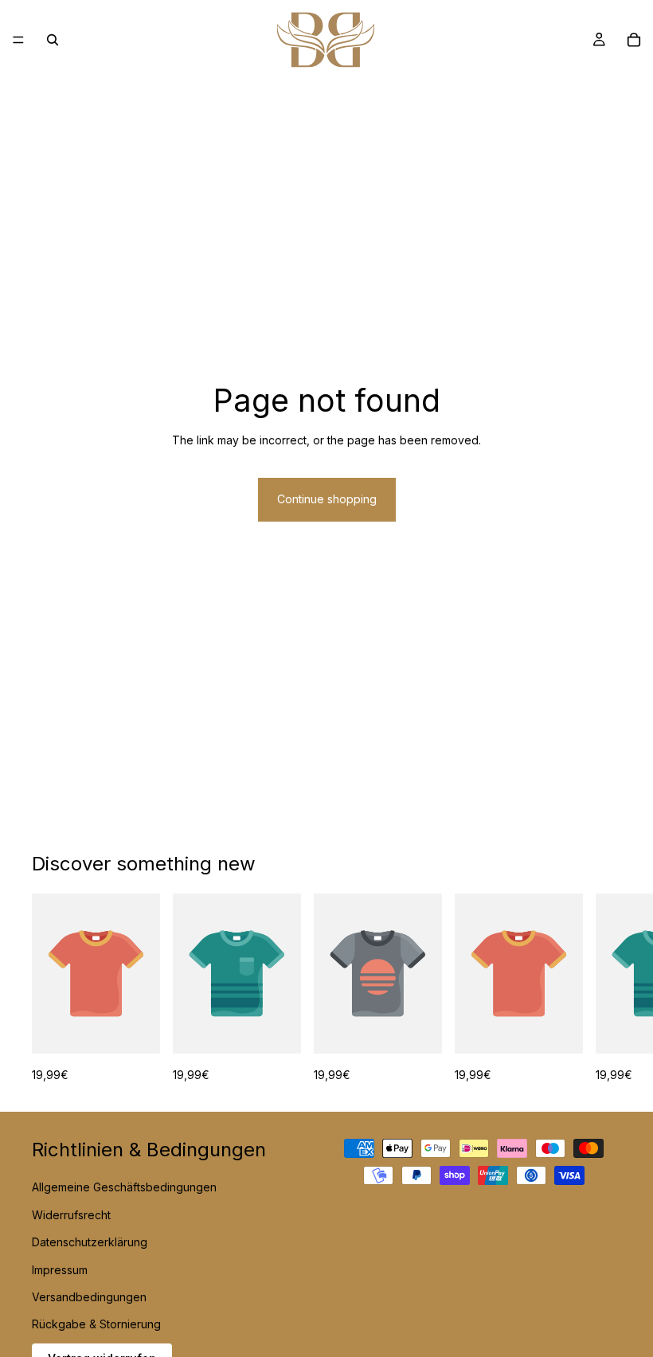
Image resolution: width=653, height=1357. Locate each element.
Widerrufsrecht (71, 1214)
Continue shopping (327, 499)
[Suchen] (52, 39)
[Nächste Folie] (603, 989)
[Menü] (18, 40)
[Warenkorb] (633, 39)
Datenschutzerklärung (89, 1242)
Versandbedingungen (89, 1297)
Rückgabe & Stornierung (96, 1324)
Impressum (60, 1269)
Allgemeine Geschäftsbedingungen (124, 1187)
